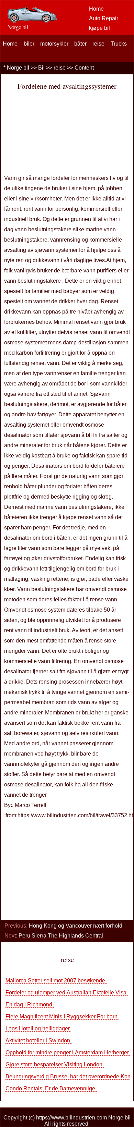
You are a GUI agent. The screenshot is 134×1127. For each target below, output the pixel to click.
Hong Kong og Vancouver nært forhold (76, 926)
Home (96, 9)
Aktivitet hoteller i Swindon (38, 1040)
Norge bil (18, 68)
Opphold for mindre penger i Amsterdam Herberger (67, 1052)
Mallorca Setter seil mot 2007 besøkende (56, 980)
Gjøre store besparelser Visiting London (54, 1064)
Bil (41, 68)
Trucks (119, 44)
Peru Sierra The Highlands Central (61, 936)
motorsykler (54, 44)
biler (29, 44)
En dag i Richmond (29, 1004)
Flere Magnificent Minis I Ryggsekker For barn (62, 1016)
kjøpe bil (99, 28)
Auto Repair (103, 18)
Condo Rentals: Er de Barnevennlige (51, 1088)
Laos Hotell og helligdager (38, 1028)
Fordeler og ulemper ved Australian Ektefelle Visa (66, 992)
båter (80, 44)
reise (98, 44)
